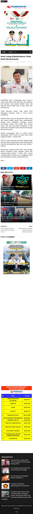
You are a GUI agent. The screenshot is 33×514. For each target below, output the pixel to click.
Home (4, 52)
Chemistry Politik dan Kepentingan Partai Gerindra (20, 485)
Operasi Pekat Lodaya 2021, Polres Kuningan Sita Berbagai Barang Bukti (20, 462)
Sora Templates (12, 505)
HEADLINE (29, 61)
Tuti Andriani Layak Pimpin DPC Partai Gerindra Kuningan (20, 469)
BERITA (24, 61)
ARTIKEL (4, 176)
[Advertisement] (16, 298)
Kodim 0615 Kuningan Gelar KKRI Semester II (16, 202)
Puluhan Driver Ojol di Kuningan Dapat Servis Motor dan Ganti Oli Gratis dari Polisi (16, 218)
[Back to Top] (16, 512)
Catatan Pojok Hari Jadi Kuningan (13, 186)
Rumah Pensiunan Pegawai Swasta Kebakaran (19, 477)
